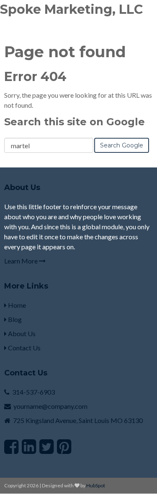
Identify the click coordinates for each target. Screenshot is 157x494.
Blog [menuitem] (14, 319)
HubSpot (95, 485)
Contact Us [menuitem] (24, 348)
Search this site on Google (74, 122)
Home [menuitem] (16, 305)
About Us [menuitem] (21, 333)
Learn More (21, 261)
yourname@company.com (50, 406)
